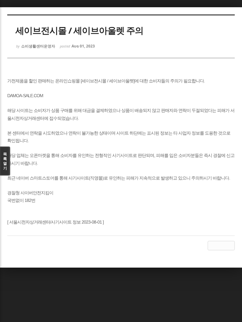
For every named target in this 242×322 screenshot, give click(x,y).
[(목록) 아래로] (221, 245)
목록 (5, 161)
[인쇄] (230, 245)
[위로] (212, 245)
